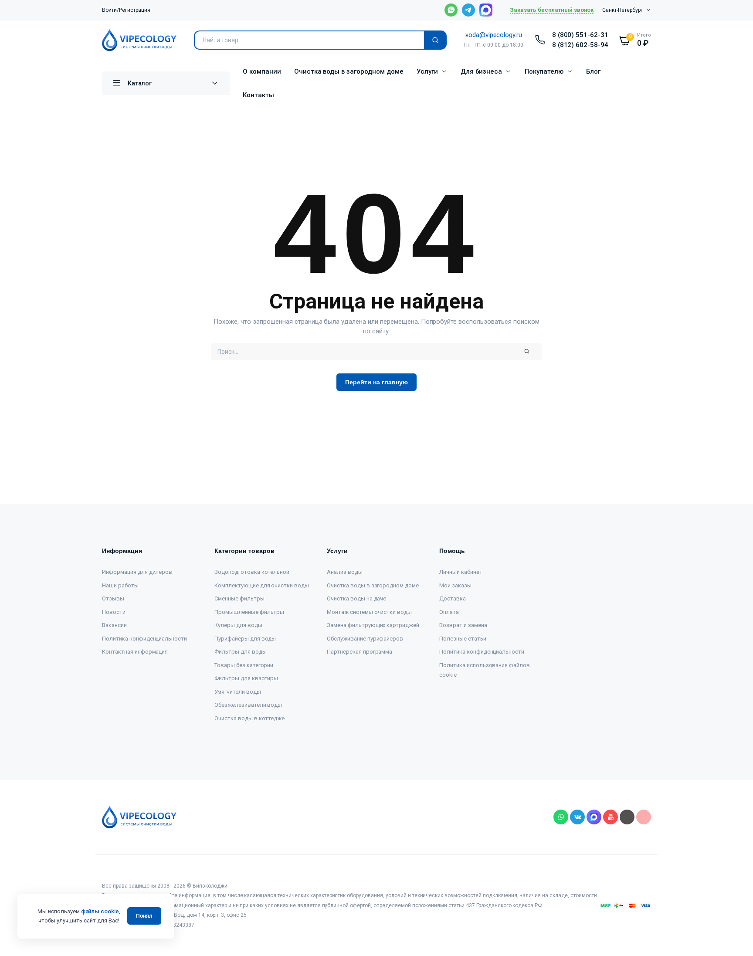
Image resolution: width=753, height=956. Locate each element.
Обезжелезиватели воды (248, 705)
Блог (593, 71)
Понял (144, 916)
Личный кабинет (460, 572)
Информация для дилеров (137, 572)
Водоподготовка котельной (251, 572)
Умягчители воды (237, 691)
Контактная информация (135, 651)
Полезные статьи (462, 638)
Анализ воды (345, 572)
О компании (262, 71)
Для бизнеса (481, 71)
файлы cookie (100, 911)
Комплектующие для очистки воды (261, 585)
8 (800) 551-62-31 (580, 35)
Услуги (427, 71)
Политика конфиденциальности (144, 638)
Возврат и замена (463, 625)
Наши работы (120, 585)
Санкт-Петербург (622, 10)
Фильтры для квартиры (246, 678)
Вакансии (114, 625)
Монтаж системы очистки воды (369, 612)
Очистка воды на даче (356, 598)
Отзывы (113, 598)
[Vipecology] (139, 40)
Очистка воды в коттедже (249, 718)
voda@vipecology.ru (493, 35)
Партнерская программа (359, 651)
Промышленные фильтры (249, 612)
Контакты (258, 95)
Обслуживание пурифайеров (365, 638)
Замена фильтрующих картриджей (373, 625)
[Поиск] (435, 40)
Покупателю (544, 71)
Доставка (452, 598)
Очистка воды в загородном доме (349, 71)
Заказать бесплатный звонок (552, 10)
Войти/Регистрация (126, 10)
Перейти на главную (376, 382)
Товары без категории (243, 665)
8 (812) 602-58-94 (580, 45)
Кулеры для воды (238, 625)
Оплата (449, 612)
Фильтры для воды (240, 651)
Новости (114, 612)
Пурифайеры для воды (245, 638)
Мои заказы (455, 585)
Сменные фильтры (239, 598)
